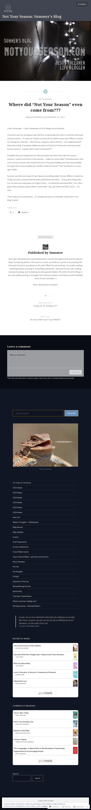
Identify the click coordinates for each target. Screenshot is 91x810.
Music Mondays (19, 562)
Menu (83, 4)
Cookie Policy (46, 806)
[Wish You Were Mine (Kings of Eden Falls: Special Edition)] (75, 668)
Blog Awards (18, 527)
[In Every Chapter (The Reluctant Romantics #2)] (75, 744)
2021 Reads (17, 488)
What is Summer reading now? (25, 601)
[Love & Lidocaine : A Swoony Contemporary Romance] (75, 677)
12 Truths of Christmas (22, 483)
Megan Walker (20, 683)
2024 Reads (17, 502)
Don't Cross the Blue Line (23, 722)
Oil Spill (16, 576)
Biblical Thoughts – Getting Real (25, 522)
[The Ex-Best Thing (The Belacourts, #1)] (75, 718)
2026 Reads (17, 512)
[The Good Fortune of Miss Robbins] (75, 651)
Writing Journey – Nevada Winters (26, 606)
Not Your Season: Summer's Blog (31, 16)
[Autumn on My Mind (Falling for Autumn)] (75, 736)
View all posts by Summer (45, 284)
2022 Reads (17, 493)
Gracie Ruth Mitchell (22, 733)
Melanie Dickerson (22, 648)
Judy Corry (19, 657)
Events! (16, 537)
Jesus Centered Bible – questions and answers (31, 557)
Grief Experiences (20, 542)
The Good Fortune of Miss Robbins (27, 646)
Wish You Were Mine (21, 663)
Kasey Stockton (20, 715)
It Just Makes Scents (21, 552)
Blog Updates (18, 532)
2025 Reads (17, 507)
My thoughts (45, 99)
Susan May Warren (22, 724)
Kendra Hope (20, 674)
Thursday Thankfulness (22, 596)
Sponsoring (17, 591)
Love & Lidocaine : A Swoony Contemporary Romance (34, 672)
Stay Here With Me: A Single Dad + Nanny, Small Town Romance (38, 654)
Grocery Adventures (21, 547)
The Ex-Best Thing (20, 713)
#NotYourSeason (45, 237)
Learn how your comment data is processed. (56, 378)
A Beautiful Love (20, 681)
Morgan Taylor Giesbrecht (24, 742)
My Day (16, 566)
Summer (37, 117)
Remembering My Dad (22, 586)
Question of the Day (21, 581)
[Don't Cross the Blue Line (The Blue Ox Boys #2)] (75, 727)
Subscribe (71, 413)
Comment (75, 372)
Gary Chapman (20, 753)
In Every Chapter (20, 739)
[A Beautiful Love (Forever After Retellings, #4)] (75, 686)
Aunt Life (16, 517)
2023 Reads (17, 498)
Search (16, 774)
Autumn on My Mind (21, 730)
